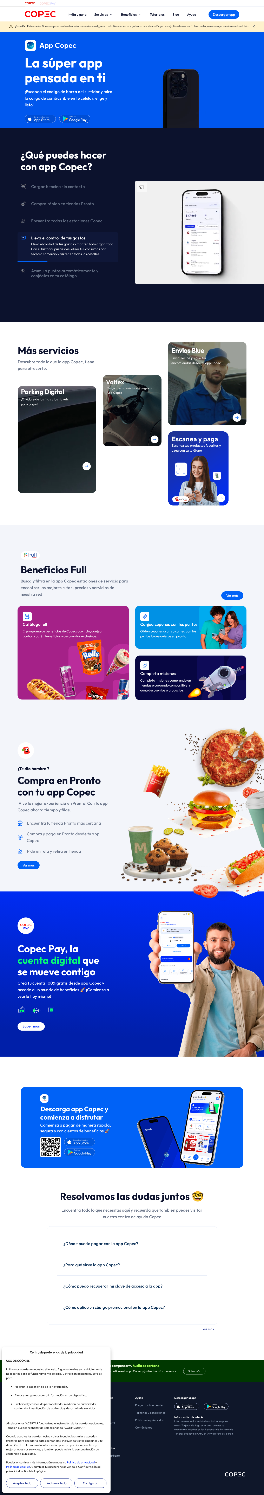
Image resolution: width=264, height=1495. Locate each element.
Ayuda (191, 14)
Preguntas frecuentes (149, 1405)
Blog (175, 14)
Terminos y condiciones (150, 1413)
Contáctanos (143, 1427)
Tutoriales (157, 14)
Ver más (232, 595)
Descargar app (224, 14)
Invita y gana (77, 14)
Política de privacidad (81, 1462)
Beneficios (129, 14)
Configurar (90, 1483)
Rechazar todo (56, 1483)
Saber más (194, 1371)
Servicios (101, 14)
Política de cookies (18, 1467)
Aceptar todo (22, 1483)
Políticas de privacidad (149, 1420)
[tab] (68, 188)
